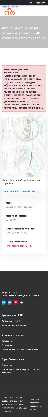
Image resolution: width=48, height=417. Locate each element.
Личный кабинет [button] (36, 2)
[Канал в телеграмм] (4, 302)
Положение (7, 341)
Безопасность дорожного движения (23, 37)
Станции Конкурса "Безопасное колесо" (20, 349)
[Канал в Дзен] (22, 302)
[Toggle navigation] (42, 10)
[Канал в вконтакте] (10, 302)
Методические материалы (14, 325)
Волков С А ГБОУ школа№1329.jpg (21, 191)
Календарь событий (11, 321)
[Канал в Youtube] (16, 302)
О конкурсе (7, 345)
